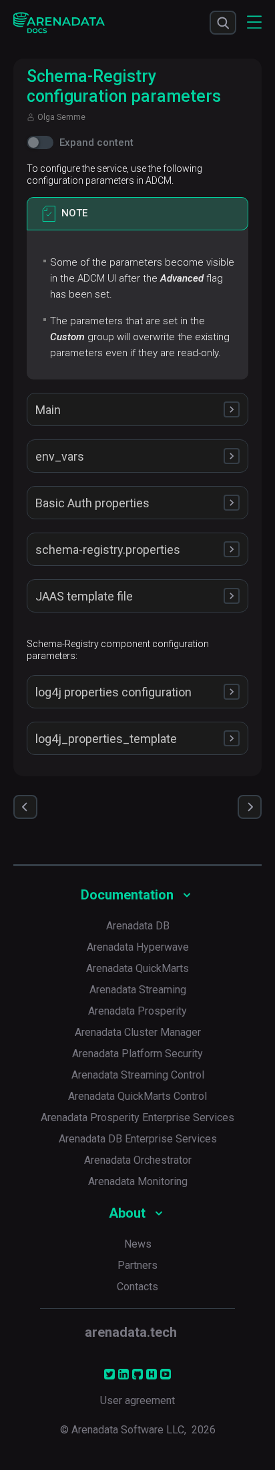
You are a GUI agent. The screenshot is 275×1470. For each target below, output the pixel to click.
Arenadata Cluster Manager (138, 1032)
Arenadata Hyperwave (138, 947)
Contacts (137, 1286)
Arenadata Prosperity (137, 1011)
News (138, 1244)
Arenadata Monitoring (138, 1181)
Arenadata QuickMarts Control (137, 1096)
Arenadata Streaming (137, 989)
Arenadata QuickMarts (137, 968)
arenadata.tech (131, 1332)
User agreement (137, 1400)
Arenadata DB (138, 925)
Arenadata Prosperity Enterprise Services (137, 1117)
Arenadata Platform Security (137, 1053)
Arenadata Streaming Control (137, 1075)
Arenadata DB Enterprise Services (138, 1138)
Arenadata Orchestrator (138, 1160)
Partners (137, 1265)
